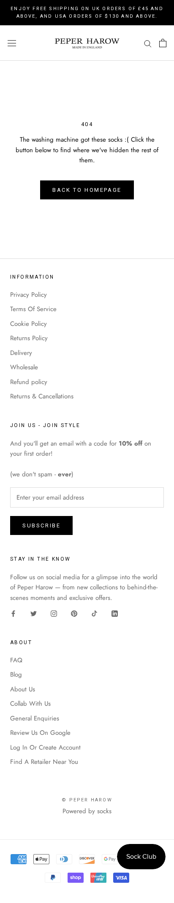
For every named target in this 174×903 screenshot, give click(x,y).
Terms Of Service (33, 309)
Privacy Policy (28, 294)
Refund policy (28, 382)
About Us (22, 689)
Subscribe (41, 525)
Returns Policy (29, 338)
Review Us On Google (40, 732)
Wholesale (24, 367)
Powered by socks (87, 811)
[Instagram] (54, 613)
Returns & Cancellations (41, 396)
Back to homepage (87, 190)
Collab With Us (30, 703)
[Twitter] (33, 613)
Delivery (21, 352)
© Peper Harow (87, 800)
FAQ (16, 660)
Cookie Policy (28, 323)
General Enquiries (34, 718)
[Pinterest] (74, 613)
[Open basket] (162, 43)
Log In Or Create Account (45, 747)
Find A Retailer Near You (44, 761)
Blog (16, 674)
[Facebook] (13, 613)
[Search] (148, 43)
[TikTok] (94, 613)
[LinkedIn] (114, 613)
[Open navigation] (12, 43)
